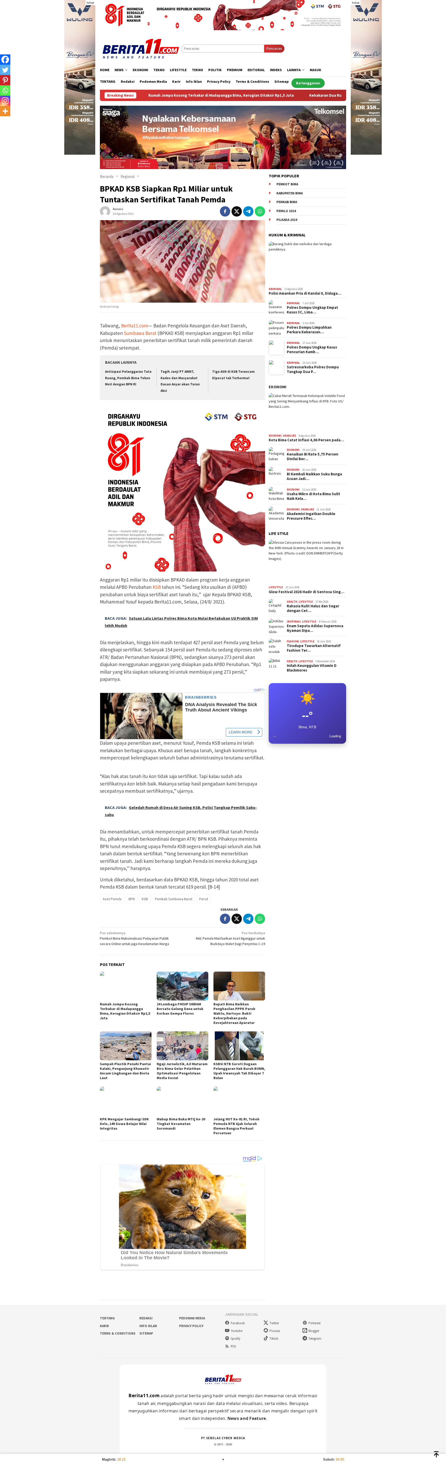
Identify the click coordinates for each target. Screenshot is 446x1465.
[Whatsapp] (5, 90)
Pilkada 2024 (286, 220)
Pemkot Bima (287, 184)
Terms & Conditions (118, 1333)
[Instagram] (5, 101)
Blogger (313, 1331)
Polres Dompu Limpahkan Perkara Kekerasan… (309, 330)
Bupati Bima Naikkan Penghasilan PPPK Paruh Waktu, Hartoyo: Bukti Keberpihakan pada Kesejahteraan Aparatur (234, 1013)
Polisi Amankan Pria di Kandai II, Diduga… (305, 293)
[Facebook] (5, 59)
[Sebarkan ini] (225, 211)
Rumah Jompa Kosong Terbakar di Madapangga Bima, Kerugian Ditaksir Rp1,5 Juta (149, 95)
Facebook (238, 1323)
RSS (233, 1346)
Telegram (314, 1338)
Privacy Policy (191, 1326)
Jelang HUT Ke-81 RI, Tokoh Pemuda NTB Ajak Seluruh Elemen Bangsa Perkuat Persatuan (236, 1126)
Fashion (293, 641)
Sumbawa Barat (140, 333)
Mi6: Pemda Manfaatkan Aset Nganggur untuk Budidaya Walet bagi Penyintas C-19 (230, 938)
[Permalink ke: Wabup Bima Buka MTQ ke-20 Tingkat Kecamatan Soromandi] (182, 1101)
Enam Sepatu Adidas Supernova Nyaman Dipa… (315, 628)
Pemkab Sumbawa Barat (173, 899)
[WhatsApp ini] (260, 211)
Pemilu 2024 (286, 211)
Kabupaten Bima (289, 193)
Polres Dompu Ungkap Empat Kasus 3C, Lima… (312, 310)
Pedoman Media (192, 1318)
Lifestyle (276, 587)
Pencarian (274, 48)
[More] (5, 111)
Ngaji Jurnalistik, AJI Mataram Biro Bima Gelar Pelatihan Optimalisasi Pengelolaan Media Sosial (182, 1071)
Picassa (274, 1331)
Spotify (235, 1338)
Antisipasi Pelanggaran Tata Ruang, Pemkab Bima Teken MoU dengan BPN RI (128, 377)
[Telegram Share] (248, 211)
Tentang (107, 1318)
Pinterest (314, 1323)
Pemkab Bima (286, 202)
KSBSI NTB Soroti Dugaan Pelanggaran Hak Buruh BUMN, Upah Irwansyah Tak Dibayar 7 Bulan (239, 1071)
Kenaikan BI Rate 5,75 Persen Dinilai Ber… (312, 456)
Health (292, 601)
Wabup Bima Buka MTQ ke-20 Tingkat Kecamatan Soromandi (181, 1124)
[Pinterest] (5, 80)
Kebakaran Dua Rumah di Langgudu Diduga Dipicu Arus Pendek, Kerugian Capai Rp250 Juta (318, 95)
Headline (289, 435)
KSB (157, 587)
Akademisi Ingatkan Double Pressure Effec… (311, 516)
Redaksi (146, 1318)
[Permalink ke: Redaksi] (105, 211)
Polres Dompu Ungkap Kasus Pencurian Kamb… (312, 349)
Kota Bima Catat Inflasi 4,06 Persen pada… (306, 440)
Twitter (274, 1323)
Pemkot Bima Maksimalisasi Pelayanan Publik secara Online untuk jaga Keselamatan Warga (134, 938)
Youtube (236, 1331)
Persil (203, 899)
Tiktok (273, 1338)
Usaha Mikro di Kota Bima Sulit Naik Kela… (313, 496)
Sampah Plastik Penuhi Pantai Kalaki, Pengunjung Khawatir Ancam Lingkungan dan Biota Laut (125, 1071)
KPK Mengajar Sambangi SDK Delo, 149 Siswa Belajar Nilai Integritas (124, 1124)
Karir (104, 1326)
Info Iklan (148, 1326)
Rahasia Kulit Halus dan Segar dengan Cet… (313, 608)
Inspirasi (294, 621)
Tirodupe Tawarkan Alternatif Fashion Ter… (314, 648)
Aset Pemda (112, 899)
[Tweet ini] (237, 211)
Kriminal (275, 289)
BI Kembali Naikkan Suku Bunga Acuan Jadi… (314, 476)
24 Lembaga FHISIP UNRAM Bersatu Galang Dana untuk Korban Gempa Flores (180, 1009)
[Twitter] (5, 70)
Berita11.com (134, 325)
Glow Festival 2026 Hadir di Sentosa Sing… (306, 592)
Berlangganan (308, 83)
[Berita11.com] (140, 48)
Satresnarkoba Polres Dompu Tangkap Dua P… (313, 369)
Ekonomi (277, 387)
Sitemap (146, 1333)
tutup (90, 2)
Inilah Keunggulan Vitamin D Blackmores (312, 668)
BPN (132, 899)
